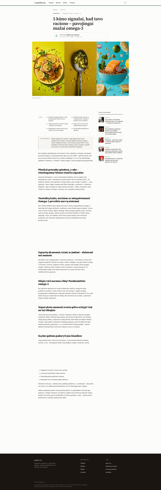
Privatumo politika (111, 469)
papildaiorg (38, 460)
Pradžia (55, 9)
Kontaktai (108, 472)
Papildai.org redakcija (72, 35)
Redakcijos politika (111, 466)
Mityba (65, 3)
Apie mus (108, 463)
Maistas (58, 3)
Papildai (51, 3)
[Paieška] (125, 2)
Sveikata (72, 3)
